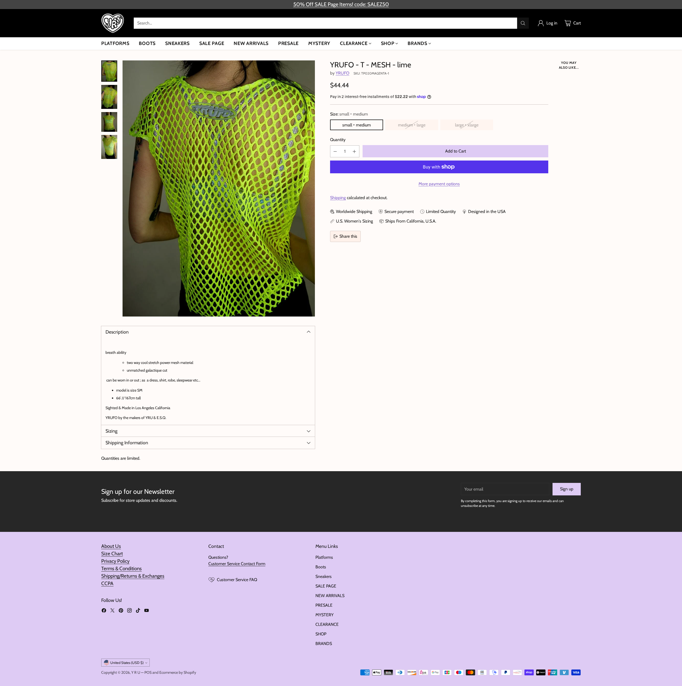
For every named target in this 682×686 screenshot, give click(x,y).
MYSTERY (324, 614)
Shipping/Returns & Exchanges (132, 576)
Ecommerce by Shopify (177, 672)
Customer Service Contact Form (236, 563)
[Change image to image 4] (109, 147)
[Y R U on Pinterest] (121, 611)
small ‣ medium (356, 125)
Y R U (135, 672)
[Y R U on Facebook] (104, 611)
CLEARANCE (327, 624)
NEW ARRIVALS (329, 595)
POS (148, 672)
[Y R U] (113, 23)
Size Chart (112, 554)
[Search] (523, 23)
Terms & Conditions (121, 568)
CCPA (107, 583)
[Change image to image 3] (109, 122)
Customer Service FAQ (237, 579)
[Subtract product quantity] (335, 151)
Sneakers (323, 576)
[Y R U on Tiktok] (138, 611)
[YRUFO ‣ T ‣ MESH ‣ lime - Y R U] (219, 188)
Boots (320, 566)
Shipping (338, 197)
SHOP (320, 633)
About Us (111, 546)
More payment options (439, 183)
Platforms (324, 557)
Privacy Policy (115, 561)
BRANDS (323, 643)
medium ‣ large (411, 125)
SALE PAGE (325, 586)
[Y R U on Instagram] (129, 611)
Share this (348, 236)
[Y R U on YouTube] (146, 611)
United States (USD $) (127, 662)
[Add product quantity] (354, 151)
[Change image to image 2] (109, 97)
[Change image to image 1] (109, 71)
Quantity (338, 139)
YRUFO (342, 73)
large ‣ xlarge (466, 125)
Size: (349, 114)
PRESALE (323, 605)
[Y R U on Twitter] (112, 611)
